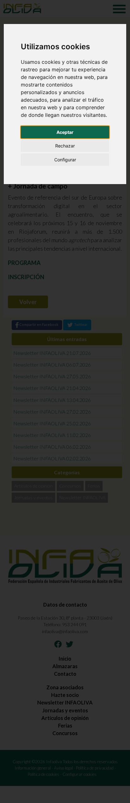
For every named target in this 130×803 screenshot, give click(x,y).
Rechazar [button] (65, 145)
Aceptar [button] (65, 132)
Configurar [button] (65, 159)
